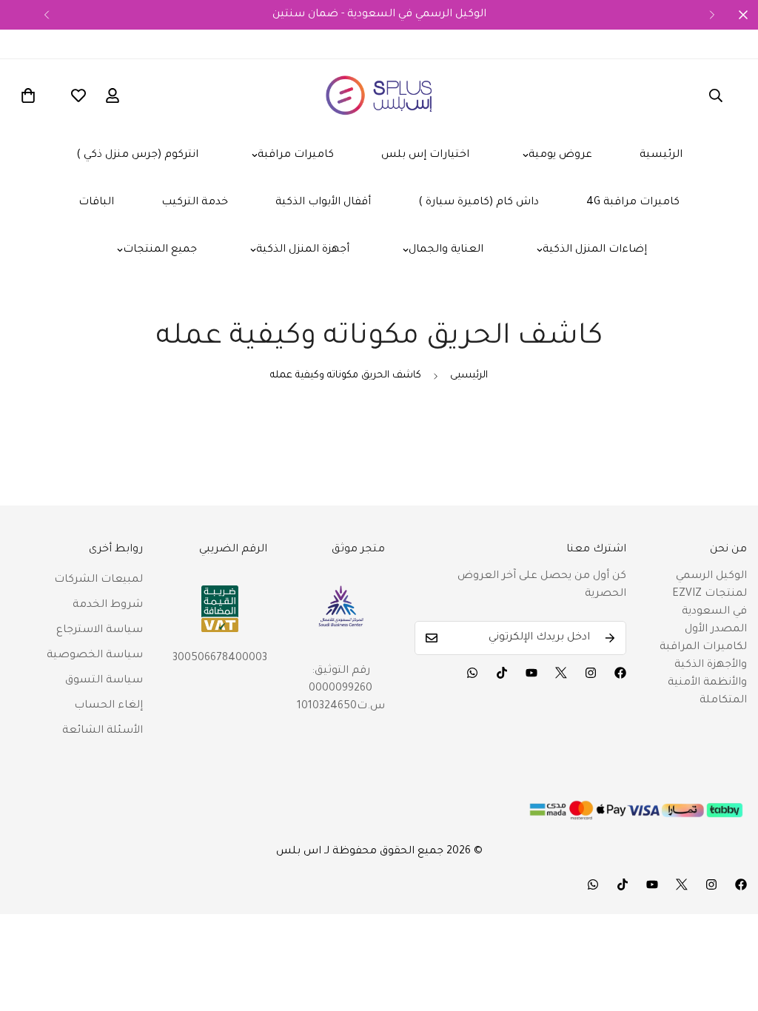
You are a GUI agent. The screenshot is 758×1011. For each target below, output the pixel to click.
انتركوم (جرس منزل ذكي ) (137, 155)
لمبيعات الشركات (98, 580)
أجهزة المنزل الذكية (302, 250)
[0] (28, 95)
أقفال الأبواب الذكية (323, 203)
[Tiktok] (502, 673)
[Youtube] (531, 673)
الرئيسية (661, 155)
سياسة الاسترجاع (99, 631)
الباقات (96, 203)
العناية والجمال (446, 250)
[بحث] (716, 95)
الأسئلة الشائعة (102, 731)
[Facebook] (620, 673)
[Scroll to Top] (729, 930)
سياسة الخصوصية (95, 656)
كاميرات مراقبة (296, 155)
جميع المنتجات (160, 250)
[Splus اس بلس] (379, 95)
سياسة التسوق (104, 681)
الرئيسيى (469, 375)
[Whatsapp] (472, 673)
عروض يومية (560, 155)
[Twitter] (561, 673)
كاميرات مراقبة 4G (633, 203)
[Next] (711, 15)
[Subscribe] (610, 638)
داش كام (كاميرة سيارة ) (478, 203)
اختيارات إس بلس (425, 155)
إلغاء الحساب (108, 706)
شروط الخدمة (108, 605)
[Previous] (46, 15)
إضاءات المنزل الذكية (595, 250)
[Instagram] (591, 673)
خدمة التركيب (194, 203)
